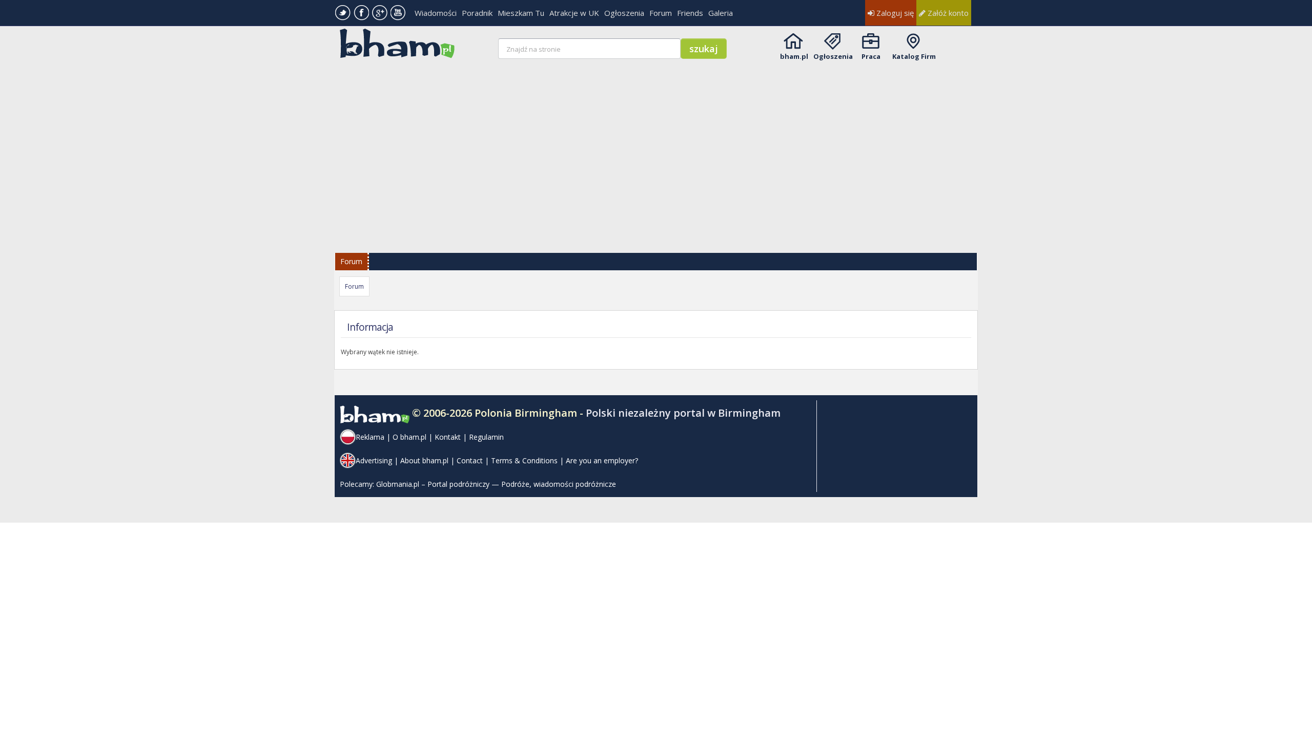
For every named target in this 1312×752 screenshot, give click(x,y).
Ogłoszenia (624, 13)
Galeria (720, 13)
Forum (660, 13)
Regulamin (486, 437)
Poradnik (477, 13)
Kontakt (448, 437)
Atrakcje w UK (574, 13)
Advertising (374, 460)
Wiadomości (436, 13)
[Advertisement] (657, 149)
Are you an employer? (602, 460)
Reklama (370, 437)
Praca (871, 56)
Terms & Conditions (524, 460)
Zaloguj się (894, 13)
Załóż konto (947, 13)
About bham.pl (424, 460)
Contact (470, 460)
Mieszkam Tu (521, 13)
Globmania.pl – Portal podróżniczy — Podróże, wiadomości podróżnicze (496, 484)
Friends (690, 13)
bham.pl (794, 56)
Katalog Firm (914, 56)
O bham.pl (409, 437)
